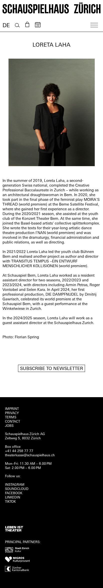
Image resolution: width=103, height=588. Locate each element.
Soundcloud (16, 489)
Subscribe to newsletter (51, 369)
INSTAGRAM (14, 484)
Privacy (12, 413)
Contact (12, 421)
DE (6, 26)
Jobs (9, 426)
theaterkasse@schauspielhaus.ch (30, 455)
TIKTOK (10, 501)
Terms (10, 417)
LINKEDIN (12, 497)
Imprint (12, 409)
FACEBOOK (13, 493)
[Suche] (17, 25)
